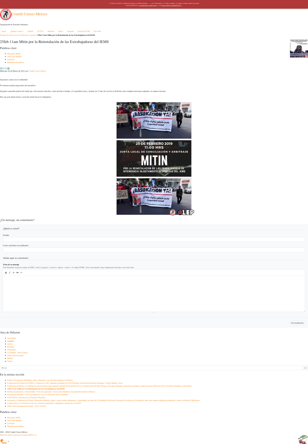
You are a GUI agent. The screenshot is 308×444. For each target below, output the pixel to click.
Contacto (25, 435)
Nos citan (97, 31)
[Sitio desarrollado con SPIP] (4, 441)
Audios (10, 344)
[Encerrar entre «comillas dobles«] (21, 273)
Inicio (4, 31)
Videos (10, 361)
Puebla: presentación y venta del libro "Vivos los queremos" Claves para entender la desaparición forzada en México (51, 391)
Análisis (30, 31)
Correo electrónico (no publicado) (16, 245)
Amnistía (70, 31)
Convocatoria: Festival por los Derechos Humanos (26, 397)
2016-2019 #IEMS (14, 56)
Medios (10, 358)
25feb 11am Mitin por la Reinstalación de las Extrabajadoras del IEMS (36, 388)
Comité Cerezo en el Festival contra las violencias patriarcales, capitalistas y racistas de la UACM (44, 403)
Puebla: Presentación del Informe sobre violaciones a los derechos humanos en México (40, 380)
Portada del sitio (6, 35)
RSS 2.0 (33, 435)
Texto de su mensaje (11, 264)
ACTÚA (40, 31)
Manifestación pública (15, 62)
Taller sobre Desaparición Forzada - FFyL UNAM (26, 406)
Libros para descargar (15, 355)
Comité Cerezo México (29, 13)
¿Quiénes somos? (16, 31)
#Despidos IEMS (13, 53)
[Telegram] (4, 68)
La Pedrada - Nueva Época (17, 352)
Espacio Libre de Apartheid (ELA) (171, 5)
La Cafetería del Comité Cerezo (148, 5)
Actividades (11, 338)
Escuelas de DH (84, 31)
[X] (8, 68)
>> (305, 367)
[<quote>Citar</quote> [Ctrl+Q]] (17, 273)
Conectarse (16, 435)
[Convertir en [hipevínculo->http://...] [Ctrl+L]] (14, 273)
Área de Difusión (20, 35)
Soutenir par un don (302, 438)
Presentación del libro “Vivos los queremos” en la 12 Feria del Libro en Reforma (37, 394)
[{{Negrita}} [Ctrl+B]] (6, 273)
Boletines (10, 346)
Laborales (11, 59)
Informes (51, 31)
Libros (60, 31)
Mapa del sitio (5, 435)
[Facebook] (1, 68)
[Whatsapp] (6, 68)
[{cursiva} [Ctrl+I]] (10, 273)
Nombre (6, 235)
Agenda (32, 35)
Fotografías (11, 349)
